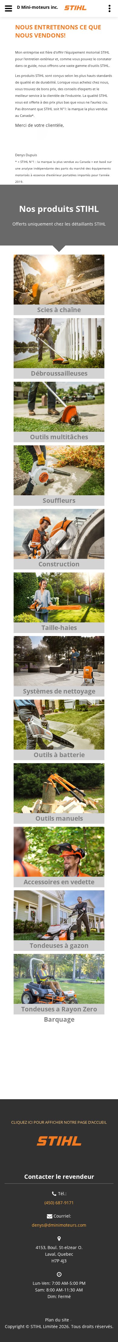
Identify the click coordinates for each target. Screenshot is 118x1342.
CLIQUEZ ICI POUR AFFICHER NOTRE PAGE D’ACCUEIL (59, 1122)
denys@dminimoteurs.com (59, 1225)
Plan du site (57, 1320)
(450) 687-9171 (59, 1202)
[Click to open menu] (8, 8)
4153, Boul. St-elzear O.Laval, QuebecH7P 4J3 (59, 1254)
